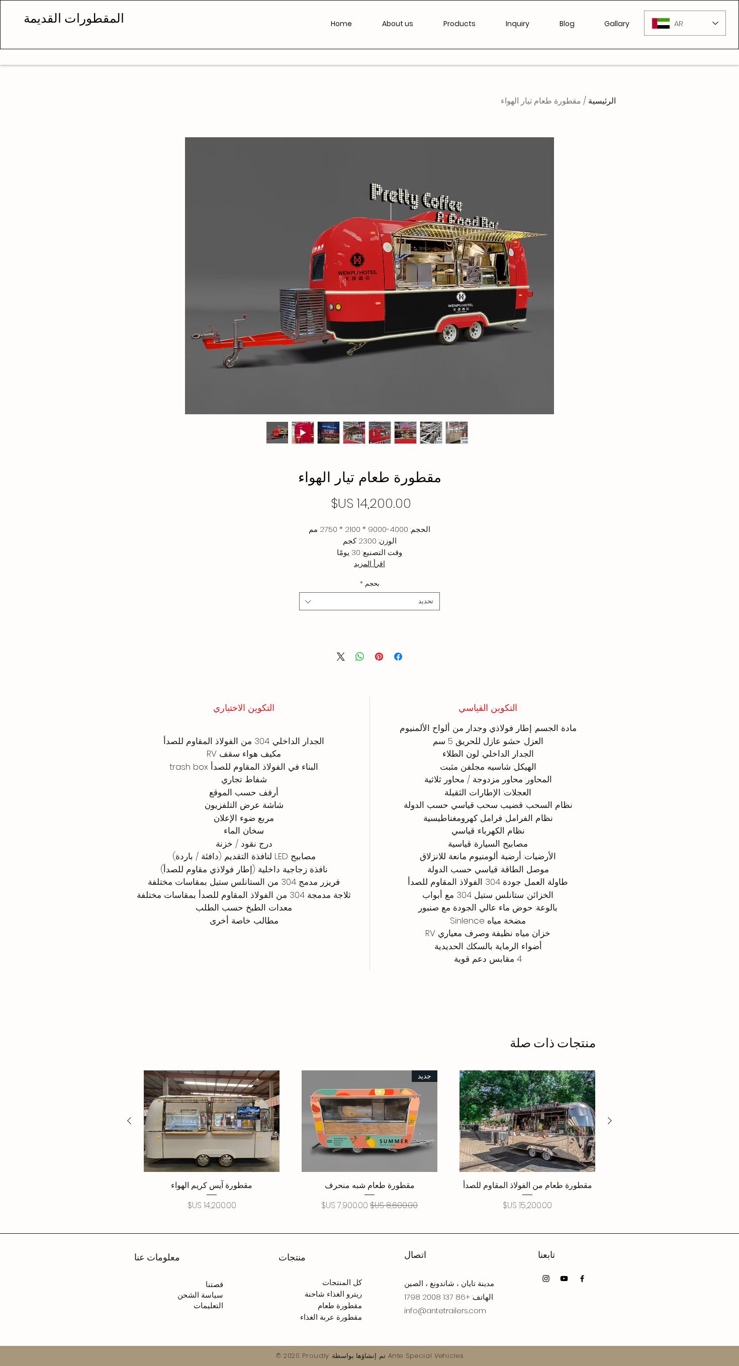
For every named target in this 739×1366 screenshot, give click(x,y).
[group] (369, 1141)
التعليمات (208, 1305)
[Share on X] (341, 657)
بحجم (370, 583)
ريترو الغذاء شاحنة (333, 1294)
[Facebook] (582, 1278)
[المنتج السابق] (610, 1121)
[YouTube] (564, 1278)
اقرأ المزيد (369, 564)
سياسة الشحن (200, 1295)
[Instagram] (545, 1278)
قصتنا (214, 1284)
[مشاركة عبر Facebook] (398, 657)
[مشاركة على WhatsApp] (360, 657)
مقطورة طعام (340, 1305)
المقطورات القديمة (74, 18)
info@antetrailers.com (445, 1310)
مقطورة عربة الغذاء (331, 1317)
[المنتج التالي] (129, 1121)
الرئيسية (602, 101)
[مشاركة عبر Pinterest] (379, 657)
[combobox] (369, 601)
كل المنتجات (342, 1282)
